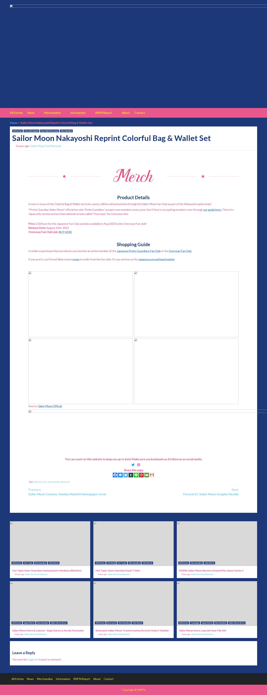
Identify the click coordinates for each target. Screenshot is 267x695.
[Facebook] (115, 475)
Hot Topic (28, 563)
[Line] (136, 475)
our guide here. (212, 209)
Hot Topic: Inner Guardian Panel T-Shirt (118, 570)
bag (36, 481)
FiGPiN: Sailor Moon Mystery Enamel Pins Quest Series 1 (211, 570)
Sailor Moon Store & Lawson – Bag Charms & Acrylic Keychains (48, 630)
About (126, 112)
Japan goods (53, 481)
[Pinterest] (141, 475)
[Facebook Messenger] (120, 475)
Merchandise (52, 112)
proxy (76, 259)
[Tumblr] (131, 475)
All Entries (16, 112)
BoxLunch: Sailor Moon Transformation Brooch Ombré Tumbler (132, 630)
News (31, 112)
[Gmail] (152, 475)
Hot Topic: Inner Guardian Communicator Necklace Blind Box (47, 570)
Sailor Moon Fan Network (45, 146)
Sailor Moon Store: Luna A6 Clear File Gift (202, 630)
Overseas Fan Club (180, 251)
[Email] (146, 475)
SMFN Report (103, 112)
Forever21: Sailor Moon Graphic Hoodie (211, 492)
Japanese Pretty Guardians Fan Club (139, 251)
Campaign (195, 623)
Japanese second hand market (156, 259)
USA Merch (54, 563)
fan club (42, 481)
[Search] (255, 113)
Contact (139, 112)
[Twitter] (125, 475)
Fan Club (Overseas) (49, 131)
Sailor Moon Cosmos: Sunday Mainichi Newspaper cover (67, 492)
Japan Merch (29, 623)
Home (13, 122)
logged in (32, 659)
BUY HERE (65, 232)
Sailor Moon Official (50, 406)
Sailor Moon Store (59, 623)
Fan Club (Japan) (31, 131)
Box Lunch (111, 623)
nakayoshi (65, 481)
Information (78, 112)
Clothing (111, 563)
